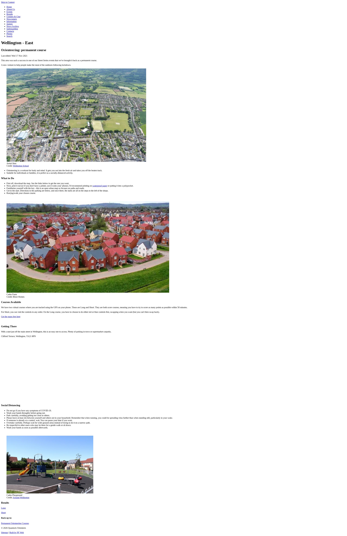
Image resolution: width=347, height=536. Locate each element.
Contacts (10, 31)
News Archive (13, 26)
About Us (11, 9)
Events (9, 12)
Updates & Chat (13, 16)
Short (3, 512)
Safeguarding (12, 29)
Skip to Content (8, 2)
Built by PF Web (16, 532)
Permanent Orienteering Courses (15, 523)
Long (3, 508)
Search (9, 36)
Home (9, 7)
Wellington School (21, 166)
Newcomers (12, 19)
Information (12, 21)
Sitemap (4, 532)
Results (10, 14)
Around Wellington (21, 497)
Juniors (10, 24)
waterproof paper (99, 186)
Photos (9, 34)
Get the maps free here (10, 316)
